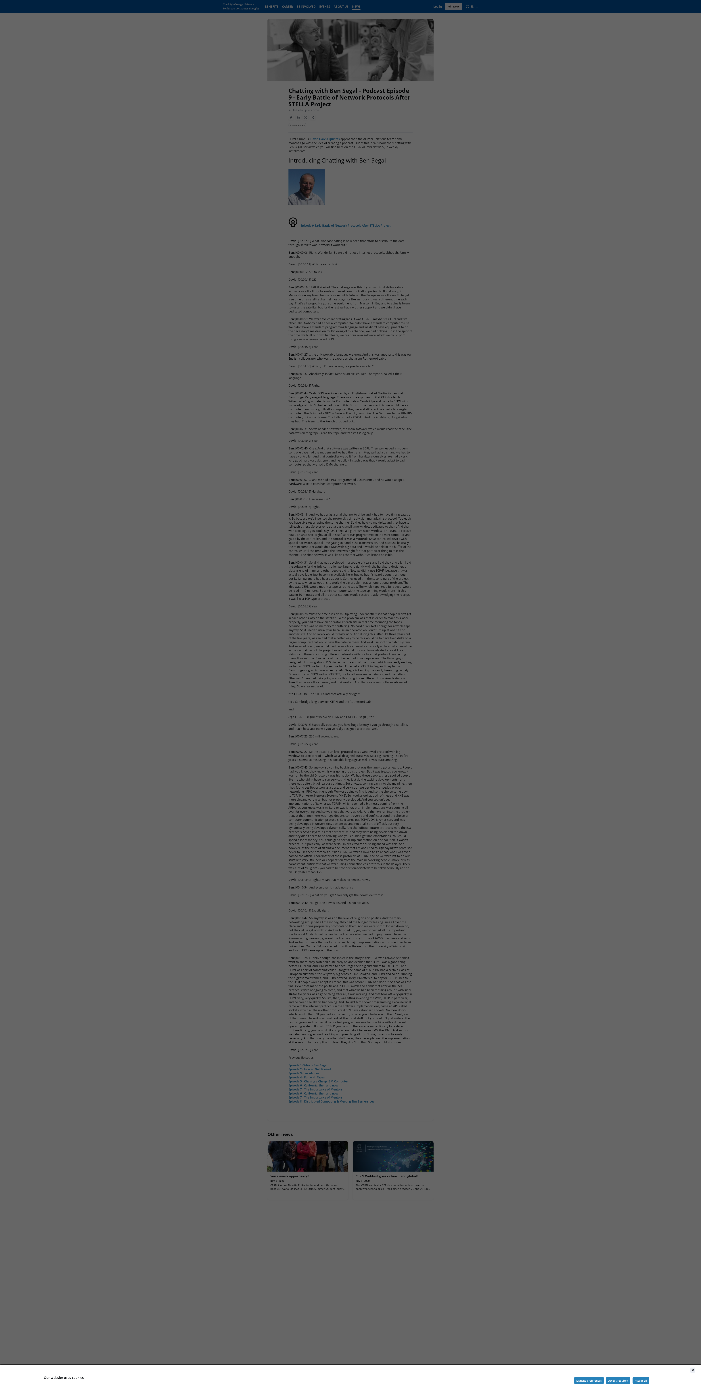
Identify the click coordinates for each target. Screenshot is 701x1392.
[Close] (692, 1370)
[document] (350, 1378)
